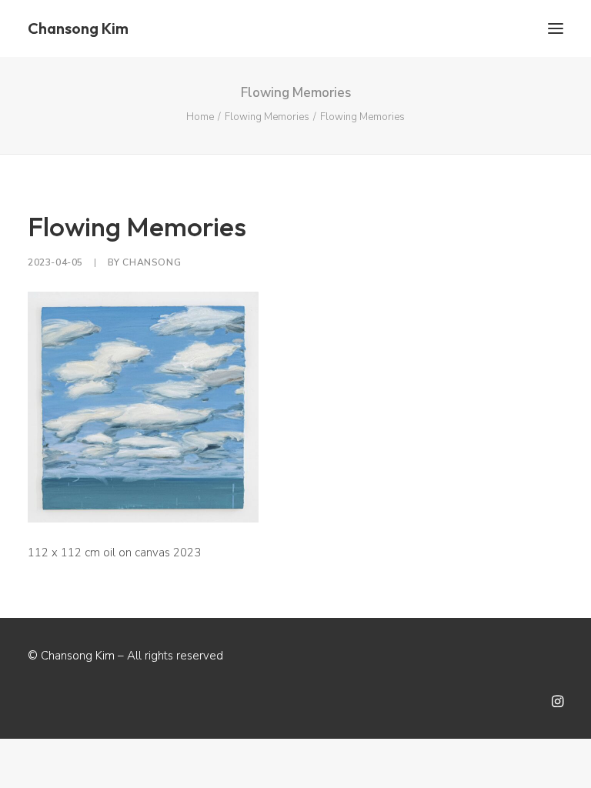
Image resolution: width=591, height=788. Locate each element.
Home (200, 117)
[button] (555, 28)
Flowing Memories (267, 117)
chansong (151, 262)
